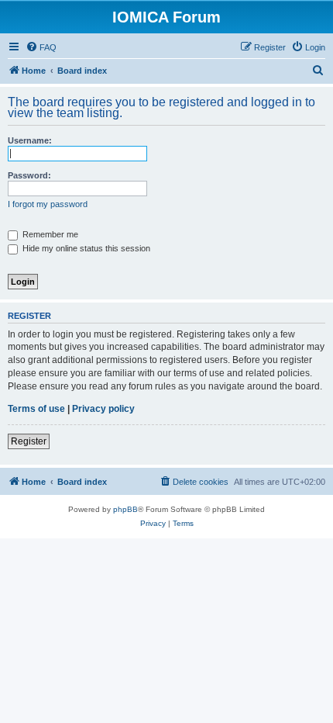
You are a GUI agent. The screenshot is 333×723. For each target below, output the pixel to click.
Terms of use (36, 408)
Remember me (49, 234)
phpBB (125, 509)
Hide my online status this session (85, 248)
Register (28, 441)
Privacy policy (103, 408)
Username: (30, 140)
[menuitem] (41, 47)
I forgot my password (48, 204)
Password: (29, 175)
